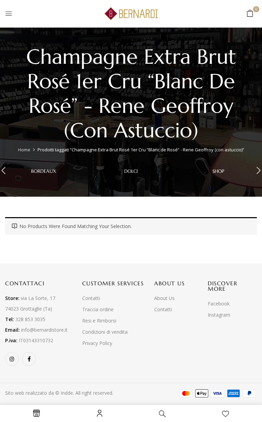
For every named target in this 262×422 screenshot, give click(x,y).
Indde (67, 393)
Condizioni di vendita (105, 332)
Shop (218, 171)
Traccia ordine (98, 309)
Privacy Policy (97, 343)
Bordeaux (43, 171)
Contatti (91, 298)
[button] (250, 13)
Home (24, 150)
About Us (164, 298)
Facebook (219, 303)
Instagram (219, 315)
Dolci (131, 171)
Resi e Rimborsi (99, 320)
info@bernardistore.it (44, 330)
